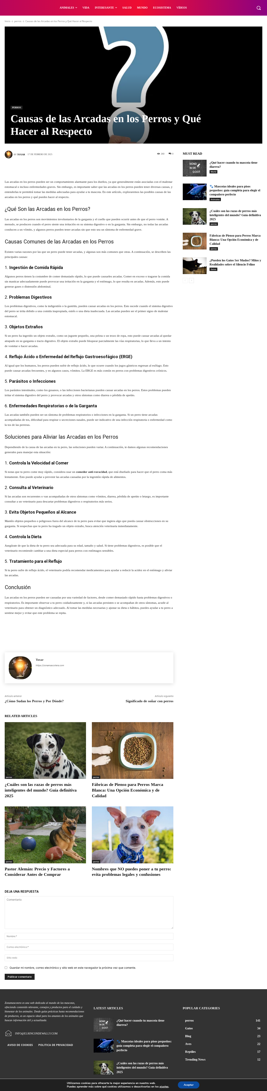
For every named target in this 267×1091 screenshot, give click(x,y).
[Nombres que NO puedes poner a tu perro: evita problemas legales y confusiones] (132, 834)
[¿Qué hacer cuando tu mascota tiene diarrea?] (195, 168)
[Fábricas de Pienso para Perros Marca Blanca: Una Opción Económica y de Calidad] (132, 750)
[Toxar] (9, 154)
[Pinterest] (95, 168)
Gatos (213, 269)
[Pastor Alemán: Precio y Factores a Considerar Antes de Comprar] (45, 834)
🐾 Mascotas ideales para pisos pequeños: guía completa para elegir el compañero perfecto (235, 190)
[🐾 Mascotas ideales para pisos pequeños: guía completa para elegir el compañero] (195, 192)
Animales (215, 199)
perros (18, 21)
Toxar (21, 154)
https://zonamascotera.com (50, 665)
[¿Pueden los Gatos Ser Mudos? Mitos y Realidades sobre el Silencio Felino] (195, 265)
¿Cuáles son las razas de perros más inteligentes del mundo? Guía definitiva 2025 (41, 790)
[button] (258, 8)
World (213, 171)
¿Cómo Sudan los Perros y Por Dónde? (34, 701)
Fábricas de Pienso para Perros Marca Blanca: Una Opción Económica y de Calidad (127, 790)
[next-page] (191, 280)
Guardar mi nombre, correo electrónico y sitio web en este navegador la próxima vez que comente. (73, 967)
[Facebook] (71, 168)
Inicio (7, 21)
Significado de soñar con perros (149, 701)
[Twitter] (83, 168)
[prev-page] (185, 280)
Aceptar (189, 1085)
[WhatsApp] (106, 168)
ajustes (163, 1086)
